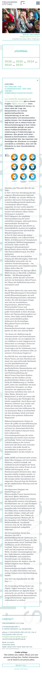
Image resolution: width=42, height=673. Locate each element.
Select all (21, 665)
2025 (19, 61)
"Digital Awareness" (19, 104)
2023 (8, 64)
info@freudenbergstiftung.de (14, 637)
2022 (19, 64)
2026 (8, 61)
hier (10, 581)
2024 (30, 61)
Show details (21, 669)
